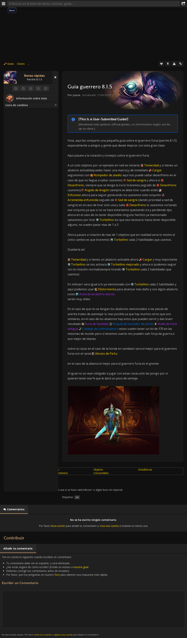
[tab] (14, 509)
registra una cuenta (62, 634)
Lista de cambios (16, 105)
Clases (21, 63)
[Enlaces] (180, 64)
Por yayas (74, 95)
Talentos (54, 469)
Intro (7, 469)
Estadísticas (145, 469)
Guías (10, 63)
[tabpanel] (93, 523)
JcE (77, 497)
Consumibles (101, 473)
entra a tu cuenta (42, 634)
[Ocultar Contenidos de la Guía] (55, 77)
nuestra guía (80, 567)
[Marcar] (168, 64)
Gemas (8, 473)
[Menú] (3, 3)
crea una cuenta (109, 526)
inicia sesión (58, 526)
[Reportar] (174, 64)
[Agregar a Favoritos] (161, 64)
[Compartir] (183, 3)
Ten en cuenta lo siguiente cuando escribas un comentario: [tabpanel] (55, 595)
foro (57, 574)
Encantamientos (58, 473)
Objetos (98, 469)
